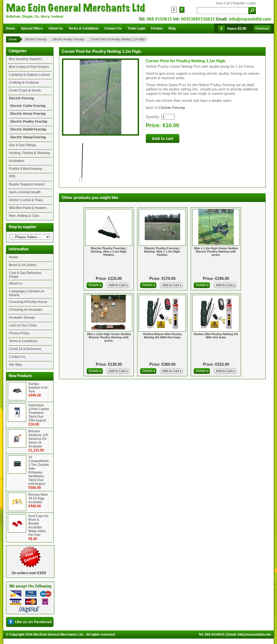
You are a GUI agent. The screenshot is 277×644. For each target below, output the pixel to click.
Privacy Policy (19, 333)
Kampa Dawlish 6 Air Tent (38, 387)
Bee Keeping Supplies (25, 59)
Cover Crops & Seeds (25, 90)
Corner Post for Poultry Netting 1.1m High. (118, 39)
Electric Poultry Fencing (68, 39)
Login (252, 3)
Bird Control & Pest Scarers (29, 67)
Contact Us (17, 357)
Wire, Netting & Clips (24, 216)
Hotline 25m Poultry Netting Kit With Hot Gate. (216, 335)
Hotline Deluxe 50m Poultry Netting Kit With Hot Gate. (162, 335)
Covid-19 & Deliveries (25, 349)
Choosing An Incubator (25, 310)
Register (239, 3)
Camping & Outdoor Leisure (29, 75)
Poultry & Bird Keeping (25, 169)
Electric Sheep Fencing (28, 137)
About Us (15, 283)
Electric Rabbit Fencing (28, 129)
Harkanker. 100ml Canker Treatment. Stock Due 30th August (38, 412)
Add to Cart (117, 285)
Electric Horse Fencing (27, 114)
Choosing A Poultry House (28, 302)
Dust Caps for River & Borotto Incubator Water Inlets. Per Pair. (38, 525)
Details (94, 285)
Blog (172, 28)
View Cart (223, 3)
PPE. (12, 176)
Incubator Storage (22, 317)
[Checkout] (262, 28)
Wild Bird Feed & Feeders (28, 208)
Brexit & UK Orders (23, 265)
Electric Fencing (35, 39)
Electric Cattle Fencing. (28, 106)
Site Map (15, 365)
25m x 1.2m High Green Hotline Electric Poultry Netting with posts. (109, 337)
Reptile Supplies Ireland (26, 184)
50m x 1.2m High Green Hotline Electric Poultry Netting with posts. (216, 251)
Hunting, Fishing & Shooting (29, 153)
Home (13, 39)
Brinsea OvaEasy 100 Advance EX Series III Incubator (38, 438)
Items (236, 29)
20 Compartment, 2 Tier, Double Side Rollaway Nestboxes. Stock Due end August (38, 470)
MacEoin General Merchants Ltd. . (59, 634)
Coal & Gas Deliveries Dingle (25, 275)
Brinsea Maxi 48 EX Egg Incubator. (38, 498)
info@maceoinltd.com (250, 19)
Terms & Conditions (23, 341)
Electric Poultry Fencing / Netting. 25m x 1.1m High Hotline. (109, 251)
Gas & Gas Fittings (22, 145)
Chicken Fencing (172, 108)
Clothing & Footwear (24, 82)
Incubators (16, 161)
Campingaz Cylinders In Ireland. (26, 293)
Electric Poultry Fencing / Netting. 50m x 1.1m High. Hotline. (162, 251)
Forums (157, 28)
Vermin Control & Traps (26, 200)
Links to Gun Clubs (23, 325)
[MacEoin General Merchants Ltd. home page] (76, 9)
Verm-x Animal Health (25, 192)
